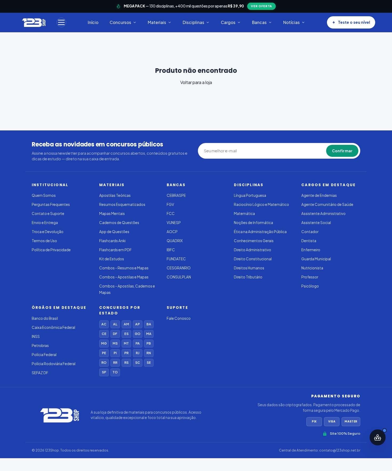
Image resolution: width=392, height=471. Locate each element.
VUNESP (174, 222)
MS (115, 343)
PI (115, 353)
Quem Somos (44, 195)
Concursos (120, 22)
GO (137, 334)
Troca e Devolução (47, 231)
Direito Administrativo (252, 250)
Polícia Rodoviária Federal (53, 363)
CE (104, 334)
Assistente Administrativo (323, 213)
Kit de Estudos (111, 259)
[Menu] (61, 22)
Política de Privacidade (51, 250)
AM (126, 324)
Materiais (157, 22)
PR (126, 353)
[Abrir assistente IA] (378, 437)
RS (126, 363)
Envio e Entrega (45, 222)
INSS (36, 336)
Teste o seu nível (354, 22)
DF (115, 334)
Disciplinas (193, 22)
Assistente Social (316, 222)
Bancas (259, 22)
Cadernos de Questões (119, 222)
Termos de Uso (44, 240)
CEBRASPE (176, 195)
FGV (170, 204)
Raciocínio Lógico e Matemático (261, 204)
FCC (171, 213)
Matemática (244, 213)
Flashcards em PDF (115, 250)
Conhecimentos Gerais (254, 240)
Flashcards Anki (112, 240)
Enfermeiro (310, 250)
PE (104, 353)
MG (104, 343)
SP (104, 372)
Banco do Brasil (45, 318)
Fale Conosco (179, 318)
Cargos (228, 22)
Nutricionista (312, 268)
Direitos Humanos (249, 268)
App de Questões (114, 231)
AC (103, 324)
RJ (137, 353)
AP (137, 324)
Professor (309, 277)
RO (103, 363)
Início (93, 22)
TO (115, 372)
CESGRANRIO (179, 268)
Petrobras (40, 345)
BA (148, 324)
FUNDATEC (176, 259)
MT (126, 343)
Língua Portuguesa (250, 195)
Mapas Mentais (112, 213)
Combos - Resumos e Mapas (124, 268)
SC (137, 363)
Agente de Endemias (319, 195)
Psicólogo (310, 286)
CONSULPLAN (179, 277)
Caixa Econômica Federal (53, 327)
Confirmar (342, 150)
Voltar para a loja (196, 82)
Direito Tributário (248, 277)
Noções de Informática (253, 222)
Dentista (308, 240)
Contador (309, 231)
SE (149, 363)
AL (115, 324)
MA (148, 334)
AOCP (172, 231)
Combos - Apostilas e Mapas (124, 277)
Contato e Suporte (48, 213)
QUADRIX (175, 240)
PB (148, 343)
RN (148, 353)
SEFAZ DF (40, 372)
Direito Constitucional (253, 259)
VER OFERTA (261, 6)
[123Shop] (33, 22)
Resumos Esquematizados (122, 204)
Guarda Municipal (316, 259)
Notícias (291, 22)
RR (115, 363)
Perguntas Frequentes (51, 204)
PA (137, 343)
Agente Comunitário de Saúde (327, 204)
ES (126, 334)
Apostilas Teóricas (115, 195)
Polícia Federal (44, 354)
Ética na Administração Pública (260, 231)
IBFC (171, 250)
